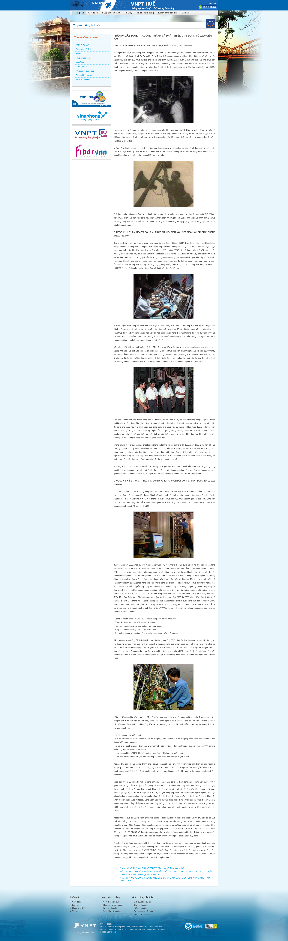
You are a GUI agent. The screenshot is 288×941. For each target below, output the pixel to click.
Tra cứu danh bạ (110, 908)
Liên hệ (185, 13)
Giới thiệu (76, 902)
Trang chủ (79, 13)
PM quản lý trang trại (85, 71)
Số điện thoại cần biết (143, 911)
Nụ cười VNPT (78, 908)
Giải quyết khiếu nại (142, 902)
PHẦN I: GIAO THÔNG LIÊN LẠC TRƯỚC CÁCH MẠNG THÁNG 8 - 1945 (152, 868)
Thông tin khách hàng (112, 905)
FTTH (78, 53)
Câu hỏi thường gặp (111, 911)
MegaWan (80, 62)
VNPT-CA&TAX (82, 45)
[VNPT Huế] (144, 10)
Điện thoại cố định (83, 49)
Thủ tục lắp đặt (140, 905)
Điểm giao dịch (140, 908)
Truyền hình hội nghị (84, 75)
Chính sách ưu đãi (142, 914)
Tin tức (75, 911)
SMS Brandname (83, 79)
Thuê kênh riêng (83, 58)
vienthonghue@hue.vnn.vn (153, 929)
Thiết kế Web (81, 66)
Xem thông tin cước (112, 902)
